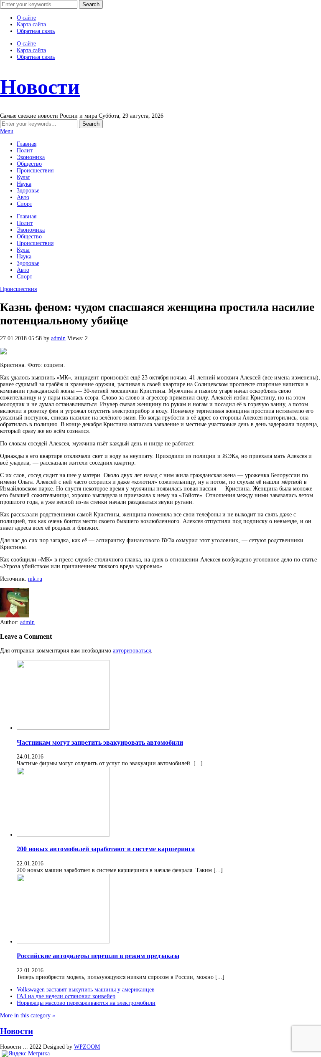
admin (58, 338)
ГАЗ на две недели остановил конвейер (66, 996)
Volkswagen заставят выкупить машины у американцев (86, 989)
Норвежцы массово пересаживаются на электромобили (86, 1003)
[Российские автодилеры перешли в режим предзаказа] (63, 941)
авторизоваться (132, 650)
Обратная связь (36, 31)
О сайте (26, 18)
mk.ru (35, 579)
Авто (23, 197)
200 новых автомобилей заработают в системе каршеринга (106, 849)
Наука (24, 184)
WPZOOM (87, 1047)
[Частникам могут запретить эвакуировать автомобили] (63, 728)
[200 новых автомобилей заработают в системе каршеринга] (63, 835)
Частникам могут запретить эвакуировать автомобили (100, 742)
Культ (23, 177)
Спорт (24, 204)
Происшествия (35, 170)
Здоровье (28, 190)
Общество (29, 164)
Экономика (31, 157)
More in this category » (27, 1015)
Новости (40, 87)
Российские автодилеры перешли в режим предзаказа (98, 956)
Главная (26, 144)
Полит (25, 150)
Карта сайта (31, 24)
